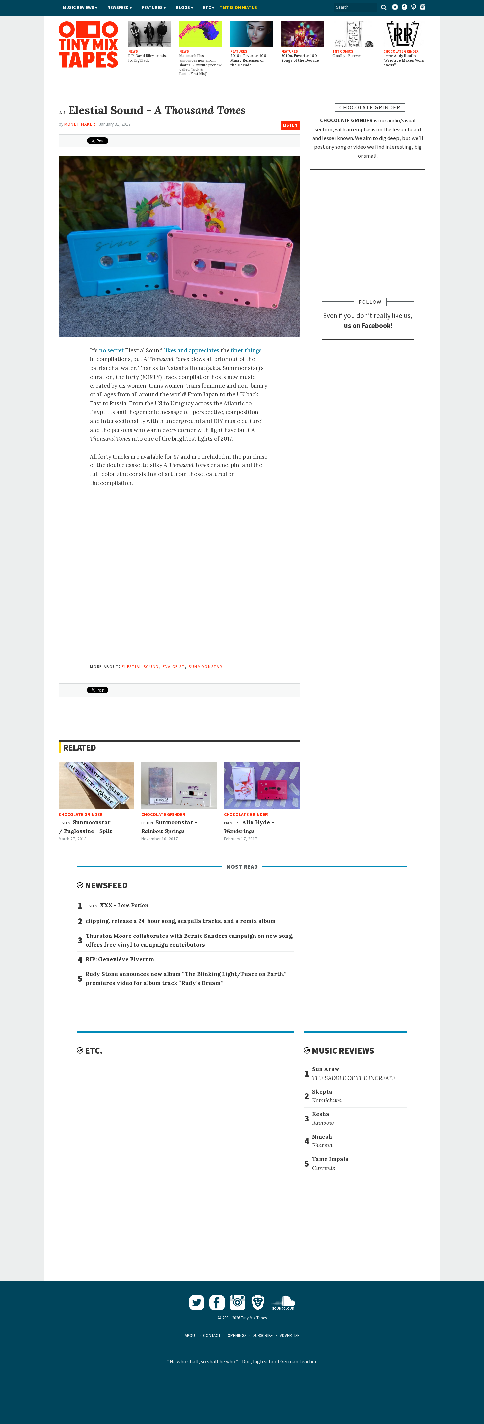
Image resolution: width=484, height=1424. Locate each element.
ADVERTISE (290, 1335)
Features (152, 7)
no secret (111, 350)
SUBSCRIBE (263, 1335)
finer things (246, 350)
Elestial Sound (140, 666)
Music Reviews (78, 7)
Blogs (183, 7)
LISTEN (290, 125)
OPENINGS (237, 1335)
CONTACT (212, 1335)
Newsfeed (118, 7)
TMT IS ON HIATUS (238, 7)
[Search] (384, 7)
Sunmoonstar (205, 666)
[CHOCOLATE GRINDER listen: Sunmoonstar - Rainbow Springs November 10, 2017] (179, 785)
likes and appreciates (191, 350)
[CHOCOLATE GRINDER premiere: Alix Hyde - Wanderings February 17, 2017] (262, 785)
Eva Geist (174, 666)
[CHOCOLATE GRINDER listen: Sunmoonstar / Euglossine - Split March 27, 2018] (96, 785)
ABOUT (191, 1335)
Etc (207, 7)
